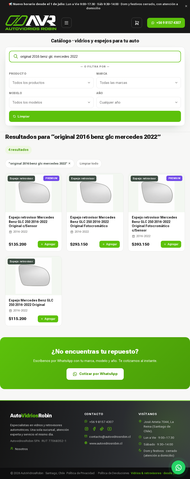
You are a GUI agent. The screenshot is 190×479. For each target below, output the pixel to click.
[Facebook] (94, 429)
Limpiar (23, 116)
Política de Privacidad (80, 473)
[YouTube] (109, 429)
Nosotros (21, 449)
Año (99, 93)
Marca (101, 73)
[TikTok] (102, 429)
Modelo (15, 93)
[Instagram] (86, 429)
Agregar (49, 244)
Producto (17, 73)
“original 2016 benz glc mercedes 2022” (38, 163)
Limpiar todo (89, 163)
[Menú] (66, 23)
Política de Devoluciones (113, 473)
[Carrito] (136, 23)
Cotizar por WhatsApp (98, 374)
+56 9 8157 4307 (101, 422)
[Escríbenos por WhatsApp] (178, 467)
